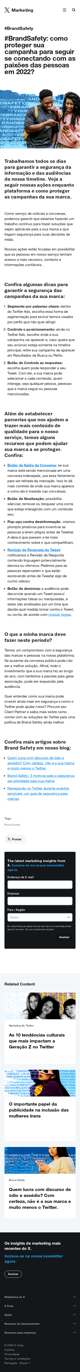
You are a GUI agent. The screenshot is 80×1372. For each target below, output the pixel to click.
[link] (40, 1028)
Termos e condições (17, 1358)
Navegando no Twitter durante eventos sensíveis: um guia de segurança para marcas (38, 793)
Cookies (9, 1349)
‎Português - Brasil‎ (16, 1363)
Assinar (13, 1274)
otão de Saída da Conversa (33, 465)
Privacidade (12, 1354)
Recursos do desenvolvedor (22, 1323)
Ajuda (8, 1314)
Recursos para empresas (20, 1332)
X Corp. (9, 1306)
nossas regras (59, 614)
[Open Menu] (64, 10)
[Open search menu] (74, 10)
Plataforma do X (14, 1297)
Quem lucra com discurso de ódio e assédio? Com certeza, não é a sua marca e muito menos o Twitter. (40, 763)
